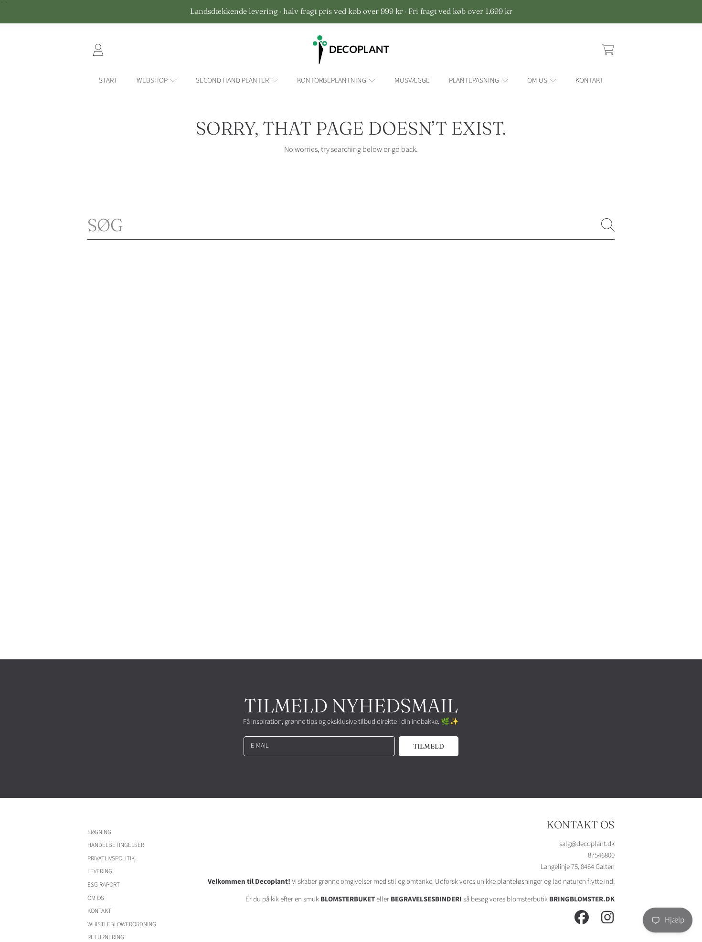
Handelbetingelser (115, 845)
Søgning (99, 832)
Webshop (153, 80)
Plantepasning (474, 80)
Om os (538, 80)
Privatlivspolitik (111, 858)
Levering (99, 871)
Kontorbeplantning (332, 80)
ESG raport (103, 884)
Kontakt (99, 911)
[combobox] (351, 225)
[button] (607, 49)
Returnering (105, 937)
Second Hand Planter (233, 80)
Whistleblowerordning (121, 924)
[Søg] (607, 224)
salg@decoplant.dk (587, 844)
